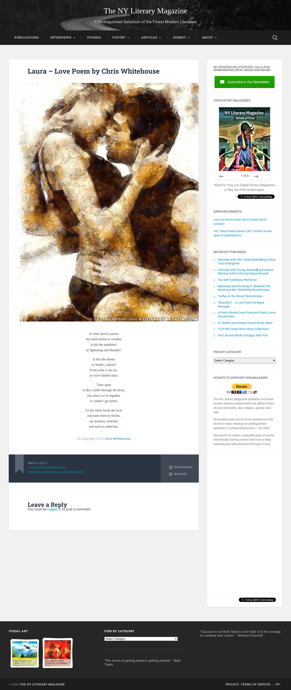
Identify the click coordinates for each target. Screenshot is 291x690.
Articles (149, 37)
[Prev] (227, 176)
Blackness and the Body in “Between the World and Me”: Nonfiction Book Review (244, 288)
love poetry (51, 472)
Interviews (60, 37)
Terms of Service (256, 684)
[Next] (261, 176)
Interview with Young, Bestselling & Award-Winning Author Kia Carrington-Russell (246, 271)
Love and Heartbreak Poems (46, 467)
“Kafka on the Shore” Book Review (240, 296)
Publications (26, 37)
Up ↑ (278, 684)
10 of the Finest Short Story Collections (243, 329)
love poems (35, 472)
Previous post (183, 467)
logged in (54, 509)
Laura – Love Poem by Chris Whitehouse (94, 71)
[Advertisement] (244, 523)
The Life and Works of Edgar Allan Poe (243, 335)
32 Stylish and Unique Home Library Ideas (245, 322)
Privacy (232, 684)
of (245, 175)
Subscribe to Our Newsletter (248, 82)
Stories (94, 37)
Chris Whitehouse (117, 438)
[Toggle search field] (275, 37)
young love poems (72, 472)
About (207, 37)
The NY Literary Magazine (145, 11)
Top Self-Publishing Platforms (237, 279)
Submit (179, 37)
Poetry (118, 37)
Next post (180, 474)
